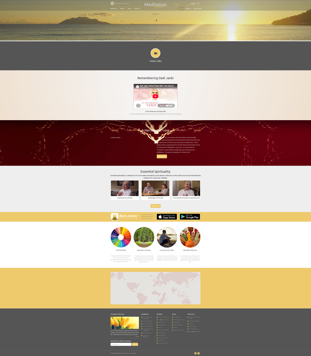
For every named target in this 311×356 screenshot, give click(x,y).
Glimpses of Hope (178, 330)
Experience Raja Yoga (164, 317)
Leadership (177, 322)
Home (181, 8)
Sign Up (135, 344)
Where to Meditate (148, 323)
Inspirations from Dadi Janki (194, 317)
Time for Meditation (148, 326)
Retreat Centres (147, 333)
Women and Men (178, 325)
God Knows (165, 319)
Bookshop (197, 331)
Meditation (113, 8)
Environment (177, 317)
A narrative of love (163, 343)
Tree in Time (162, 322)
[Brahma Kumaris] (120, 3)
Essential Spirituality (164, 330)
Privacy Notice (133, 353)
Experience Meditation (146, 336)
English (193, 3)
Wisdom (122, 8)
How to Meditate (147, 321)
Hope (129, 8)
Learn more (155, 14)
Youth (175, 327)
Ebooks (191, 331)
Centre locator (198, 8)
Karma (160, 327)
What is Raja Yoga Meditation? (147, 317)
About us (188, 8)
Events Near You (193, 329)
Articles (191, 323)
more (137, 336)
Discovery (137, 8)
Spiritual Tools (162, 335)
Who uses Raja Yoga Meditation (148, 329)
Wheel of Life (162, 325)
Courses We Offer (163, 337)
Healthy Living (162, 332)
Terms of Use (126, 353)
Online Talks (162, 340)
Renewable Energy (178, 319)
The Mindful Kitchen (194, 321)
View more (162, 156)
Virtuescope (192, 326)
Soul (160, 319)
